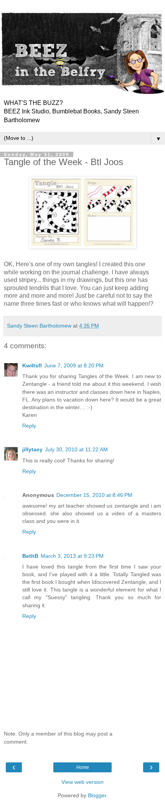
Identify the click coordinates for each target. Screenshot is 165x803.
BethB (30, 556)
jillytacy (32, 449)
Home (82, 767)
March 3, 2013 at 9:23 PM (72, 556)
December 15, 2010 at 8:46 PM (94, 495)
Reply (29, 426)
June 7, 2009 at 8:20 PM (74, 365)
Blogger (97, 795)
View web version (82, 782)
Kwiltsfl (32, 365)
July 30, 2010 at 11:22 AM (76, 449)
